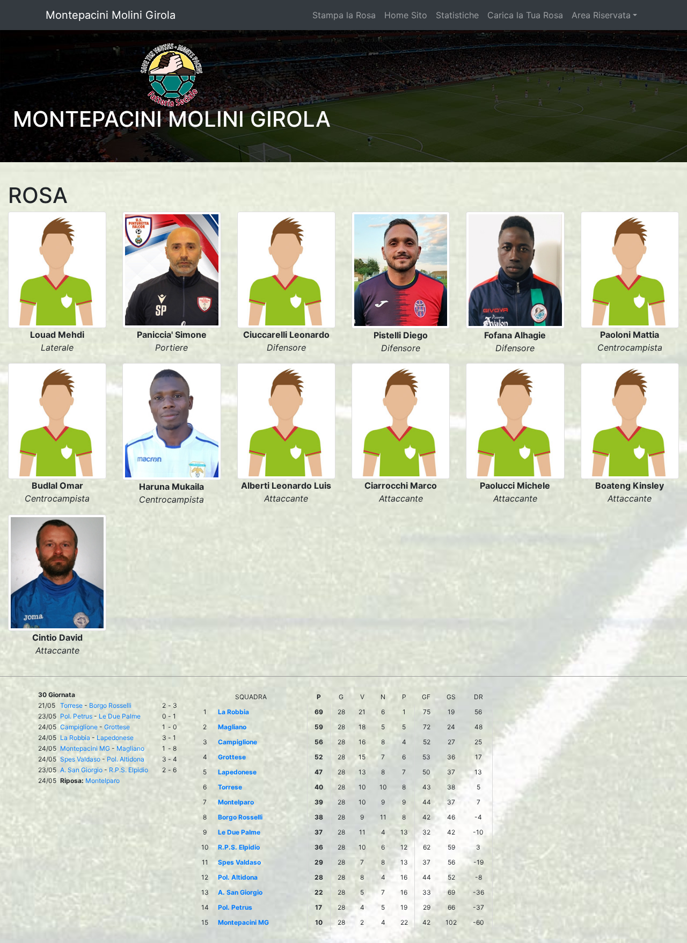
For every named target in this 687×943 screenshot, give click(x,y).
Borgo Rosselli (110, 705)
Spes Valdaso (80, 759)
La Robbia (75, 738)
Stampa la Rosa (344, 15)
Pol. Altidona (125, 759)
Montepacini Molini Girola (111, 15)
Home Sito (405, 15)
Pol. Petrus (76, 716)
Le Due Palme (120, 716)
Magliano (130, 748)
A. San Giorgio (81, 770)
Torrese (71, 705)
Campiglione (79, 727)
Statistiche (457, 15)
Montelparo (102, 781)
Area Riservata (601, 15)
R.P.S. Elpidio (128, 770)
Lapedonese (115, 738)
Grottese (117, 727)
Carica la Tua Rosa (525, 15)
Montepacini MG (85, 748)
